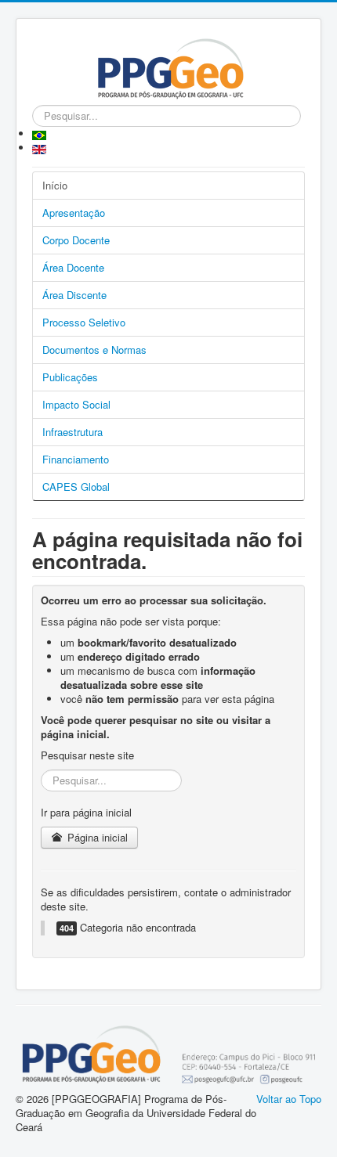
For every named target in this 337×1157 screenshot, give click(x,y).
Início (54, 185)
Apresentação (73, 212)
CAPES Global (76, 486)
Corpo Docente (76, 239)
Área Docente (73, 267)
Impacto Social (76, 404)
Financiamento (75, 459)
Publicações (70, 376)
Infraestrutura (72, 431)
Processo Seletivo (83, 322)
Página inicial (96, 837)
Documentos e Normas (94, 349)
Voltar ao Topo (288, 1098)
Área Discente (74, 294)
